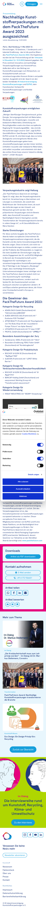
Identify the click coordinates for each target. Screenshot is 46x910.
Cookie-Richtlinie (29, 434)
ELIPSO (29, 84)
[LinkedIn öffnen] (40, 834)
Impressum (7, 889)
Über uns (7, 873)
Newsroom (7, 866)
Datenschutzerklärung (13, 893)
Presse (5, 876)
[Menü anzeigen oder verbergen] (41, 4)
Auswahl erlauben (23, 489)
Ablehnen (23, 496)
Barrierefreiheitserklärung (14, 896)
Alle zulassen (23, 482)
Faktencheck (8, 870)
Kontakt (6, 880)
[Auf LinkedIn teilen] (19, 593)
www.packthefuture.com (32, 540)
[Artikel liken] (7, 604)
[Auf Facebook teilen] (14, 593)
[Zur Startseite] (8, 4)
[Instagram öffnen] (24, 834)
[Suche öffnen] (22, 4)
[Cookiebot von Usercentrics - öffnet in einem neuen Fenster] (33, 411)
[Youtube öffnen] (35, 834)
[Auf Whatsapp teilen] (8, 593)
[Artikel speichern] (17, 604)
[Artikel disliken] (12, 604)
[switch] (40, 451)
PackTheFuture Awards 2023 (17, 55)
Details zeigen (33, 474)
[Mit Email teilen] (25, 593)
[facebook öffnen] (30, 834)
